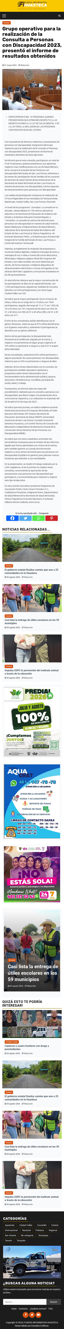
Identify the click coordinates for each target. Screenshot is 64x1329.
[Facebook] (12, 518)
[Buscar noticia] (59, 16)
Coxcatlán (42, 1225)
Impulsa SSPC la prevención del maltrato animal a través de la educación (32, 672)
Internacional (11, 1230)
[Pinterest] (51, 518)
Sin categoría (27, 1235)
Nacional (26, 1230)
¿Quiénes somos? (38, 1308)
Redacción (25, 65)
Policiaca (39, 1230)
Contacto (23, 1308)
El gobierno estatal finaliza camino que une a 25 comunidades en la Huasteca (31, 571)
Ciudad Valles (12, 1042)
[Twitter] (25, 518)
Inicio (14, 1308)
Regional (53, 1230)
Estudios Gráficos (39, 1326)
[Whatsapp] (38, 518)
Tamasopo (43, 1235)
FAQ (51, 1308)
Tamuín (8, 1240)
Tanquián (21, 1240)
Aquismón (10, 1225)
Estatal (6, 23)
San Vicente (10, 1235)
